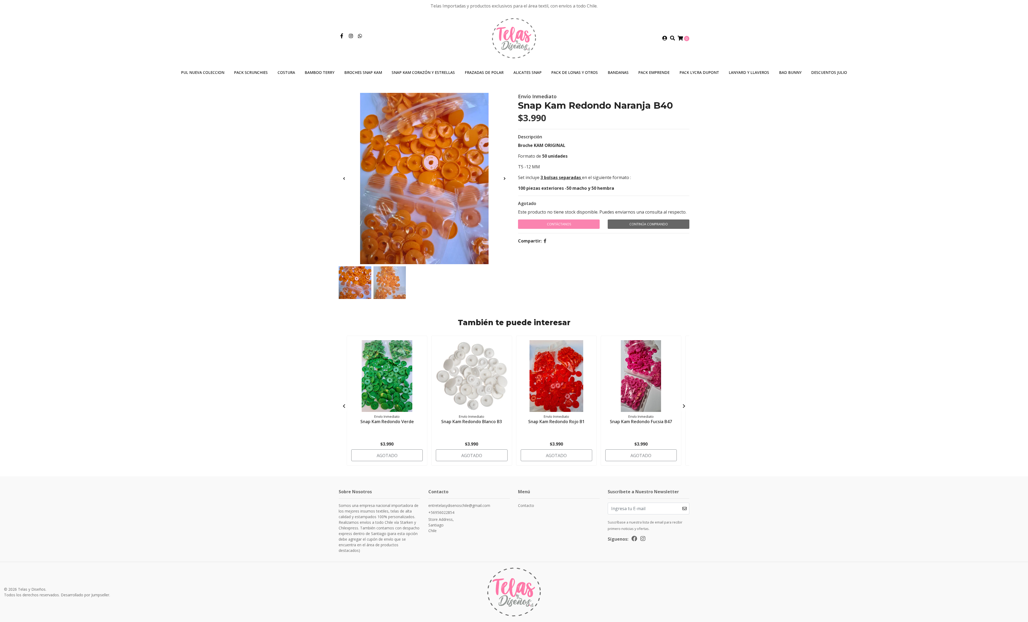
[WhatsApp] (360, 36)
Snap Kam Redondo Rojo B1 (556, 421)
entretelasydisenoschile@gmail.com (459, 505)
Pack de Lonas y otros (574, 72)
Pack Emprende (654, 72)
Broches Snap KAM (363, 72)
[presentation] (344, 178)
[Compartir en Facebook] (545, 241)
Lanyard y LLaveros (749, 72)
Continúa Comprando (648, 224)
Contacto (526, 505)
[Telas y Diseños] (514, 38)
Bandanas (618, 72)
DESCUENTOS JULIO (829, 72)
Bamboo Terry (319, 72)
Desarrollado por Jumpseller (85, 594)
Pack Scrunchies (251, 72)
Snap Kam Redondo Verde (387, 421)
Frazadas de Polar (484, 72)
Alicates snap (527, 72)
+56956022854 (441, 512)
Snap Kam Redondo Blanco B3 (471, 421)
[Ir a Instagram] (351, 36)
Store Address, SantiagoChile (441, 525)
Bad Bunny (790, 72)
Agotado (527, 203)
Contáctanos (559, 224)
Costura (286, 72)
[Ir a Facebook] (342, 36)
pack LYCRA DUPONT (699, 72)
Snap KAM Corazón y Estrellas (423, 72)
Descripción (530, 137)
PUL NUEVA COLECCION (202, 72)
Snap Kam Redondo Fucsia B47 (641, 421)
